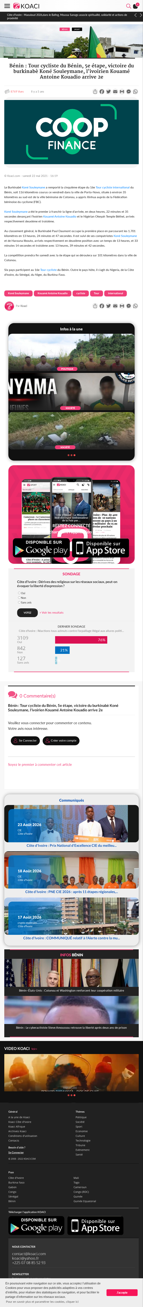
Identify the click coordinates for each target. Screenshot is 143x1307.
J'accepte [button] (122, 1292)
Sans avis (26, 602)
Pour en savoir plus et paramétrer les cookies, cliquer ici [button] (42, 1301)
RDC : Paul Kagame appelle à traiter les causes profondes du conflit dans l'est (51, 14)
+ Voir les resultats (51, 612)
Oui (23, 593)
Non (23, 597)
